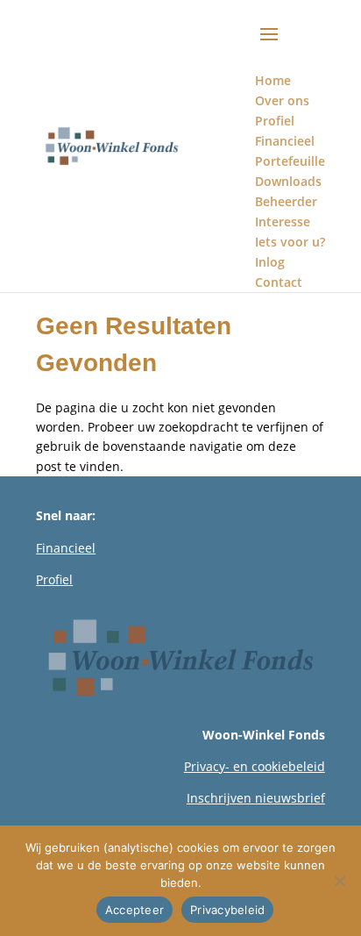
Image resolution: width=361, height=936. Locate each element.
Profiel (54, 579)
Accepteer (134, 910)
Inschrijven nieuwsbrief (256, 798)
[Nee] (339, 881)
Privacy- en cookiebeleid (254, 766)
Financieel (66, 547)
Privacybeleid (227, 910)
